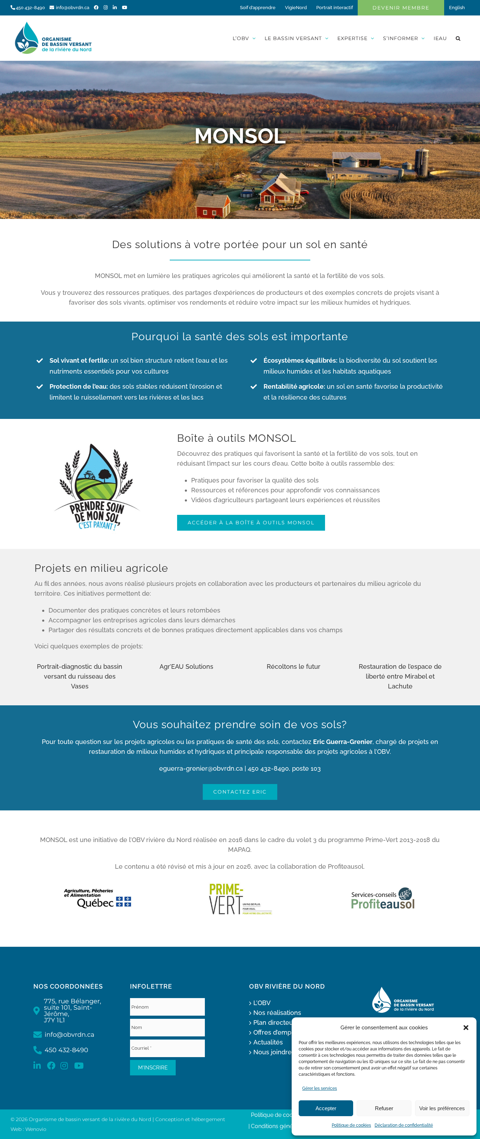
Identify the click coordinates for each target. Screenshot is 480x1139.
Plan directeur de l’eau (286, 1022)
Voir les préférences (442, 1108)
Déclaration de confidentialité (404, 1125)
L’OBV (262, 1003)
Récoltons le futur (293, 666)
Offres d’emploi (275, 1032)
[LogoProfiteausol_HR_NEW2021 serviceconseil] (383, 888)
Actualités (268, 1042)
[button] (465, 1027)
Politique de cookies (351, 1125)
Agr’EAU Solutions (186, 666)
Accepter (326, 1108)
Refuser (384, 1108)
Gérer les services (319, 1088)
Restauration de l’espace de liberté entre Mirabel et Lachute (400, 676)
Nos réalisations (277, 1012)
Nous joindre (272, 1052)
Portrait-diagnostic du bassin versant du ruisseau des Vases (79, 676)
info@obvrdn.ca (72, 7)
